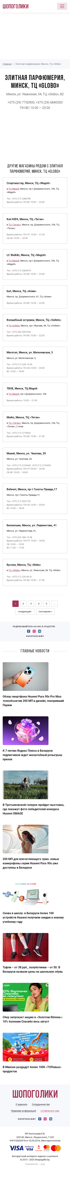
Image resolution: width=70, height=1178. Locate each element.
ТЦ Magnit (13, 188)
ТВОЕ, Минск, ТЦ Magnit (22, 388)
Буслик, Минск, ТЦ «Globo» (24, 564)
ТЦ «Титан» (14, 224)
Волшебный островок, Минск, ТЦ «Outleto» (34, 320)
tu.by (43, 1164)
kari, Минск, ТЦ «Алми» (22, 291)
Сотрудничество (41, 1104)
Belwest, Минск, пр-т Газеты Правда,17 (32, 489)
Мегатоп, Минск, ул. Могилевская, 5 (30, 352)
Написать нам (51, 1110)
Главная (7, 64)
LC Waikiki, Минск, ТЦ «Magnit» (26, 255)
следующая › (25, 611)
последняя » (45, 611)
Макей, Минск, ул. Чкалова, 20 (26, 453)
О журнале (21, 1104)
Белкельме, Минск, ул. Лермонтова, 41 (32, 525)
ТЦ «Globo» (14, 570)
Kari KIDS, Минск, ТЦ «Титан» (25, 219)
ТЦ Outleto (14, 325)
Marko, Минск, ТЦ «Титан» (23, 417)
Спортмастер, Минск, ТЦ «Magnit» (28, 183)
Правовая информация (23, 1110)
